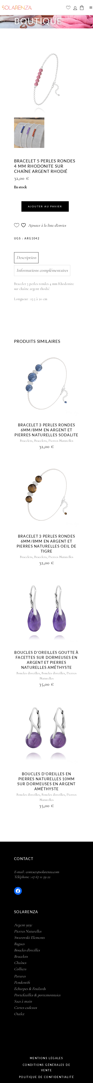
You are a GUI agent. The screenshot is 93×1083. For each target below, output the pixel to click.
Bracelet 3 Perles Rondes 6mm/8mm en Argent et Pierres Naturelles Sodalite (46, 430)
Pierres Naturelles (60, 440)
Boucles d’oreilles (27, 950)
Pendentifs (22, 982)
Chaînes (20, 962)
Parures (20, 976)
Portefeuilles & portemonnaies (37, 995)
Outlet (19, 1013)
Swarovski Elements (29, 937)
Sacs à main (23, 1001)
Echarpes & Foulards (30, 988)
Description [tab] (26, 257)
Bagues (19, 943)
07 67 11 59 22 (40, 877)
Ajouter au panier (45, 206)
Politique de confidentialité (46, 1077)
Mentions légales (46, 1058)
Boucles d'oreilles (28, 673)
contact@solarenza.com (42, 872)
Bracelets (26, 440)
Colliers (20, 969)
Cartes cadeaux (25, 1007)
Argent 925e (23, 925)
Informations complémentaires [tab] (42, 270)
